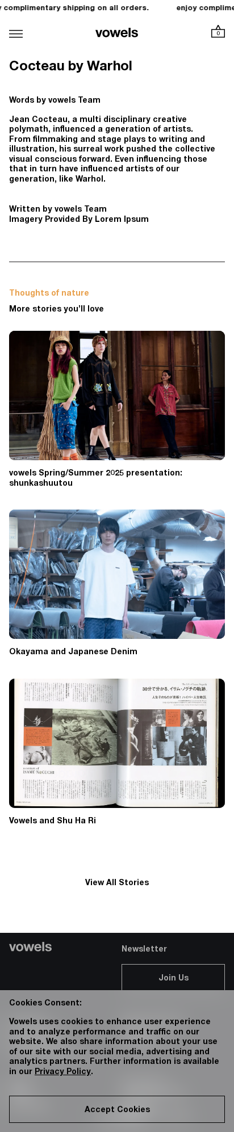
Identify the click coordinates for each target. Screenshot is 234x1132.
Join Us (173, 979)
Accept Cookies (117, 1110)
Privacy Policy (63, 1072)
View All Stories (117, 883)
